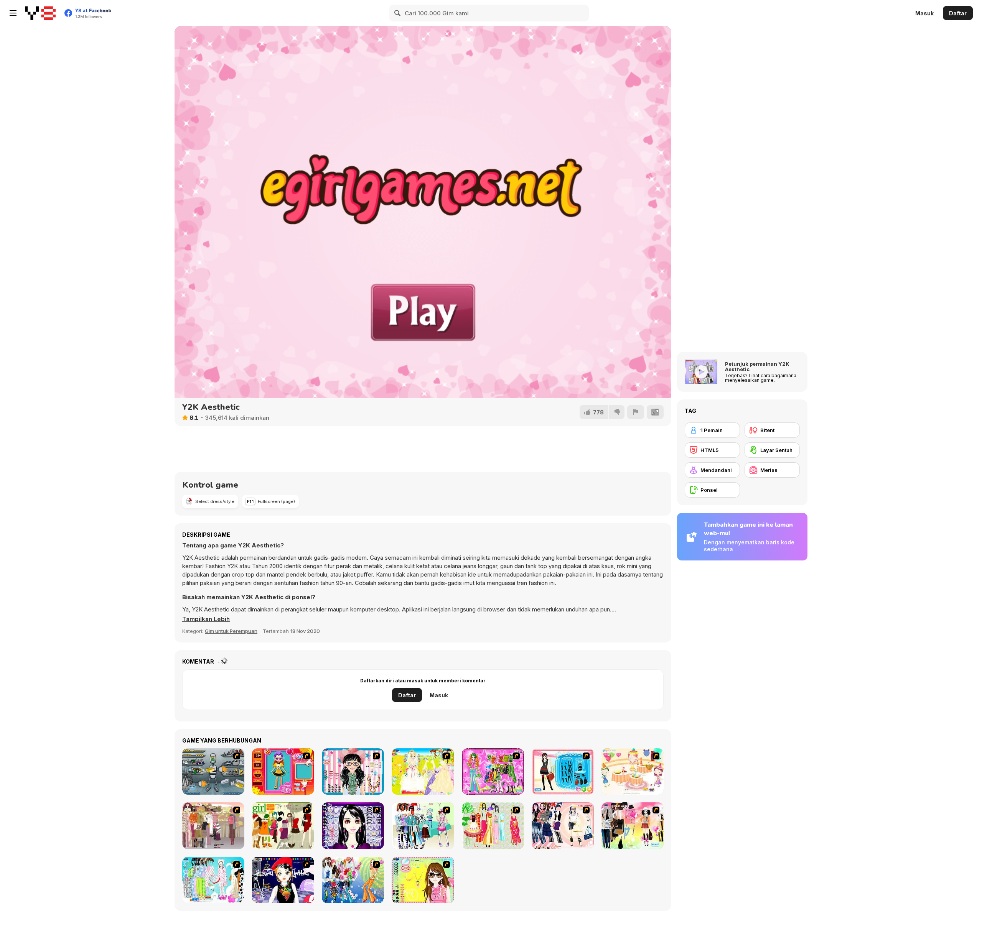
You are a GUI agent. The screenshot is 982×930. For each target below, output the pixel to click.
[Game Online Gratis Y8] (40, 13)
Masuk (924, 13)
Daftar (958, 13)
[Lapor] (635, 412)
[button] (206, 619)
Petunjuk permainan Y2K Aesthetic (757, 366)
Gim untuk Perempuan (231, 631)
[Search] (397, 13)
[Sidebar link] (13, 13)
